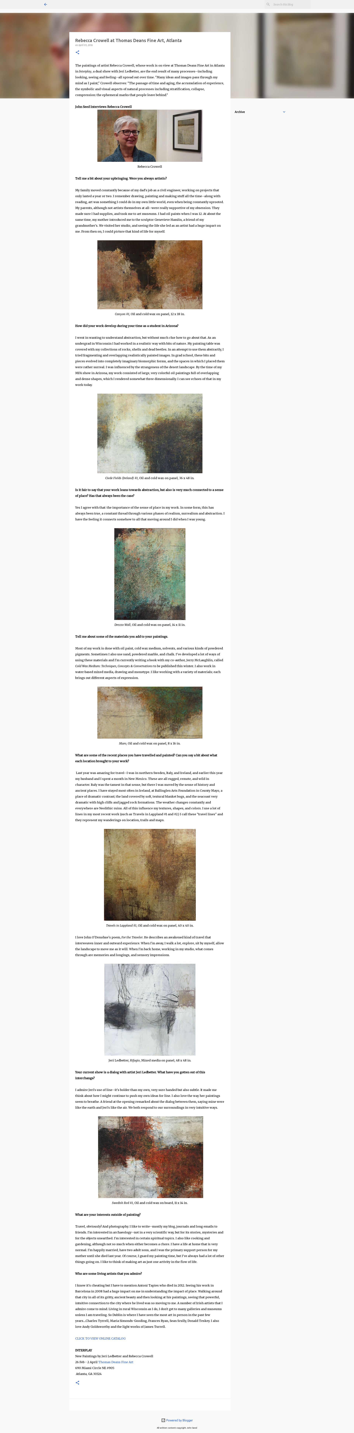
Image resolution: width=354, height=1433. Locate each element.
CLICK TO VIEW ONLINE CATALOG (100, 1338)
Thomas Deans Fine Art (115, 1362)
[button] (77, 52)
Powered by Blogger (179, 1420)
